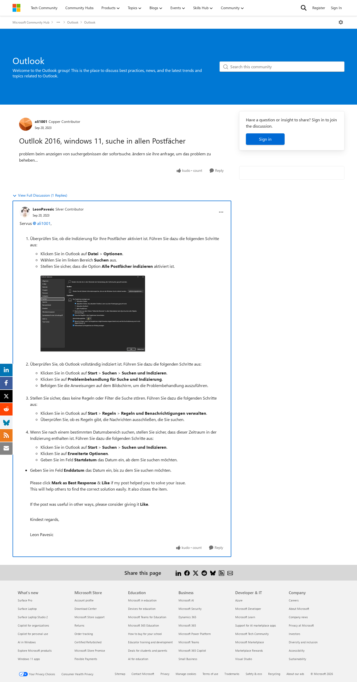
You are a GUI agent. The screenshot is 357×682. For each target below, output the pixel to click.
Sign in (265, 139)
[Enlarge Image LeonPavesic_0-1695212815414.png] (93, 314)
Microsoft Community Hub (31, 22)
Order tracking (83, 634)
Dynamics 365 (187, 617)
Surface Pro (25, 600)
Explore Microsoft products (35, 650)
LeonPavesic (43, 209)
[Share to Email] (230, 572)
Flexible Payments (85, 659)
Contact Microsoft (142, 674)
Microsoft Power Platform (195, 634)
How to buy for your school (145, 634)
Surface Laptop (27, 609)
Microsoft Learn (245, 617)
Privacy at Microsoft (301, 625)
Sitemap (120, 674)
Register (318, 7)
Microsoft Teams (189, 642)
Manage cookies (186, 674)
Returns (79, 625)
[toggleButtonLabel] (340, 22)
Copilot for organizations (33, 625)
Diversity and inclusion (303, 642)
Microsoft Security (190, 609)
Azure (239, 600)
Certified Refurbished (87, 642)
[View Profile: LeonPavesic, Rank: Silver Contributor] (25, 212)
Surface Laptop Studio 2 (33, 617)
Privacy (164, 674)
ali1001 (41, 121)
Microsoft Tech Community (252, 634)
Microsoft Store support (89, 617)
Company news (298, 617)
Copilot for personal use (33, 634)
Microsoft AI (186, 600)
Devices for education (142, 609)
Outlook (72, 22)
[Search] (304, 8)
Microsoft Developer (248, 609)
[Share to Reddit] (204, 572)
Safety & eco (254, 674)
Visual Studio (243, 659)
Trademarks (231, 674)
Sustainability (297, 659)
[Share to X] (195, 572)
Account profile (84, 600)
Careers (294, 600)
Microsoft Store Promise (89, 650)
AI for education (138, 659)
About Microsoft (299, 609)
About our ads (295, 674)
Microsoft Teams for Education (147, 617)
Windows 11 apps (29, 659)
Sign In (336, 7)
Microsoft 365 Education (143, 625)
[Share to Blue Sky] (213, 572)
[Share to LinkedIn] (178, 572)
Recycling (274, 674)
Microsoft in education (142, 600)
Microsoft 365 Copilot (192, 650)
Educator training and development (150, 642)
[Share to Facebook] (187, 572)
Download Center (85, 609)
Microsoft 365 (187, 625)
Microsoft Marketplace (249, 642)
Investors (294, 634)
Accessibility (296, 650)
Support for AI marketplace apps (255, 625)
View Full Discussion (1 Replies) (42, 195)
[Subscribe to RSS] (221, 572)
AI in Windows (27, 642)
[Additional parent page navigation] (58, 22)
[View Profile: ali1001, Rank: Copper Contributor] (25, 124)
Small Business (188, 659)
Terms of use (210, 674)
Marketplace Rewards (249, 650)
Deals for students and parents (147, 650)
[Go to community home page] (16, 8)
